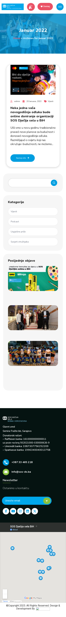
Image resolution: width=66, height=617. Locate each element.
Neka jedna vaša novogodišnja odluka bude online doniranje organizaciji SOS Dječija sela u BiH (32, 114)
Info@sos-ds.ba (21, 472)
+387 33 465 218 (22, 462)
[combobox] (33, 182)
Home (17, 38)
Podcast (15, 221)
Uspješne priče (18, 231)
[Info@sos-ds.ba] (6, 472)
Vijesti (50, 101)
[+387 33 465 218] (6, 462)
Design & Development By (38, 607)
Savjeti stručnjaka (20, 241)
